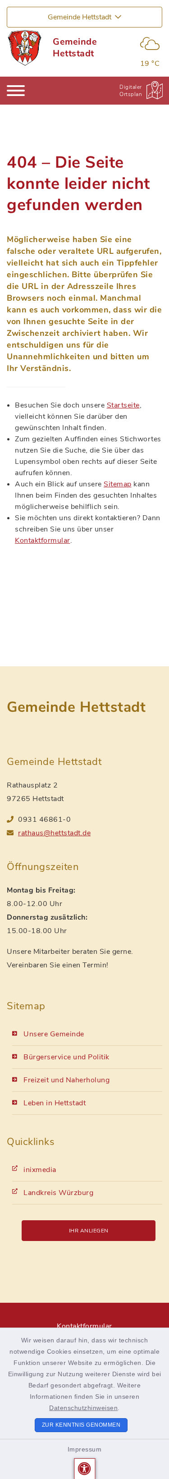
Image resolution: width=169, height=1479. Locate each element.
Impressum (85, 1449)
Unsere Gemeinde (53, 1034)
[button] (84, 1469)
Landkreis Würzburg (58, 1193)
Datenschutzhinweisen (83, 1407)
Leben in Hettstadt (54, 1103)
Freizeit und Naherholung (66, 1080)
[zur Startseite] (24, 48)
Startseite (123, 405)
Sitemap (118, 484)
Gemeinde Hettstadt (75, 48)
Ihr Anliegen (89, 1230)
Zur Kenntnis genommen (81, 1425)
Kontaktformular (42, 540)
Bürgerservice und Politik (66, 1057)
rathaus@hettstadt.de (54, 833)
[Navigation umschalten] (16, 90)
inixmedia (39, 1170)
